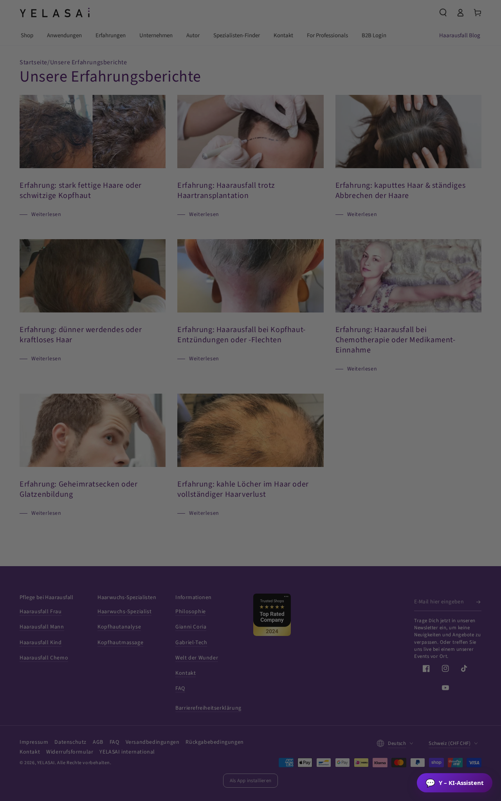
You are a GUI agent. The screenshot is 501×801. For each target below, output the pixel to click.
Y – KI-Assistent (454, 782)
